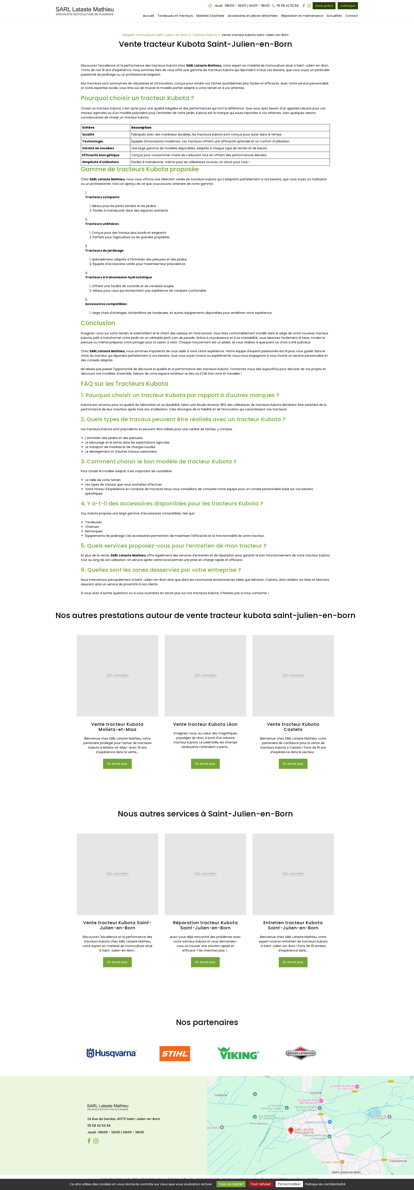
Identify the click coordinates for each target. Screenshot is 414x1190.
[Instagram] (308, 5)
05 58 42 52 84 (99, 1125)
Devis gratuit (324, 6)
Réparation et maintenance (302, 16)
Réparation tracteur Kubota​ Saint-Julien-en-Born (205, 925)
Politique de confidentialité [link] (325, 1184)
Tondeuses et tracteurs (175, 16)
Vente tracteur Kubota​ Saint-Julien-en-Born (117, 925)
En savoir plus (118, 764)
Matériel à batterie (210, 16)
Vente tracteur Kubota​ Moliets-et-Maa (117, 727)
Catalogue (347, 6)
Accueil (148, 16)
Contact (351, 16)
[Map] (310, 1125)
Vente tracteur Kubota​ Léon (205, 724)
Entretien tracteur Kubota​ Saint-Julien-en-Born (293, 925)
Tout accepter (231, 1184)
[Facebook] (304, 5)
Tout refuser (260, 1184)
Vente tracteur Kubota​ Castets (293, 727)
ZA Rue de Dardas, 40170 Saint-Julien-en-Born (123, 1119)
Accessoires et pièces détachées (253, 16)
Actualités (334, 16)
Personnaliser (289, 1184)
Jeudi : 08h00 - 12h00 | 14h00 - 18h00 (241, 5)
